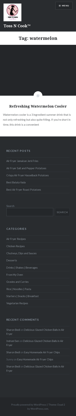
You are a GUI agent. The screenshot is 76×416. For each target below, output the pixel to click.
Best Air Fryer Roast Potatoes (23, 189)
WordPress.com (39, 408)
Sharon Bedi (13, 329)
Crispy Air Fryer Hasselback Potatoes (27, 175)
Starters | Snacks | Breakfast (22, 296)
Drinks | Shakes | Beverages (22, 267)
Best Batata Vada (16, 182)
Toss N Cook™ (17, 25)
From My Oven (14, 274)
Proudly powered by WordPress (28, 404)
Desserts (11, 260)
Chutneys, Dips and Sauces (21, 253)
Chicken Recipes (15, 246)
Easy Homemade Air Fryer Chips (42, 352)
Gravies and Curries (17, 281)
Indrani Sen (12, 340)
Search (10, 205)
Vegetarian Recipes (17, 303)
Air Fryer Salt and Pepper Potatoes (26, 168)
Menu (65, 5)
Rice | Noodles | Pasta (18, 289)
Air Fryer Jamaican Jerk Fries (22, 160)
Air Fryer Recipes (16, 238)
